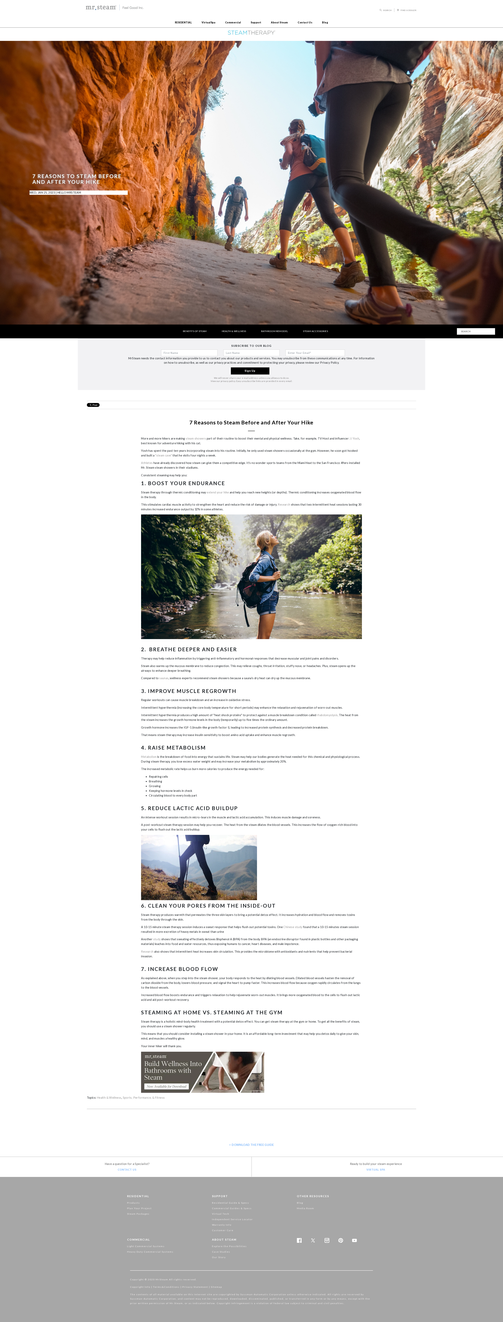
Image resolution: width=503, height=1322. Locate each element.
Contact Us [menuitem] (305, 22)
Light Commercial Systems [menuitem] (146, 1246)
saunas (163, 678)
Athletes (147, 463)
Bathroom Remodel (274, 331)
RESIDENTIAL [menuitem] (183, 22)
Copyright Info (140, 1286)
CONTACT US (127, 1169)
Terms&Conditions (166, 1286)
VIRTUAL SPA (375, 1169)
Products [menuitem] (133, 1202)
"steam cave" (163, 455)
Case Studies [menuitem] (221, 1251)
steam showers (196, 438)
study (157, 939)
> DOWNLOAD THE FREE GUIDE (251, 1144)
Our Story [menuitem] (219, 1257)
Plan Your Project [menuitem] (139, 1208)
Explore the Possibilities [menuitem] (229, 1246)
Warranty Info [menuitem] (221, 1224)
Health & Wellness (234, 331)
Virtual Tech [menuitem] (220, 1213)
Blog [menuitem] (325, 22)
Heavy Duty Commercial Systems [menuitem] (150, 1251)
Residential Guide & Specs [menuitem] (230, 1202)
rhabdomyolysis (327, 715)
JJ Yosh (354, 438)
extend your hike (218, 492)
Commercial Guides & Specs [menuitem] (232, 1208)
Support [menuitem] (256, 22)
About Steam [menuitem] (279, 22)
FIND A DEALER (408, 10)
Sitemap (216, 1286)
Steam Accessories (315, 331)
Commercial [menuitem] (233, 22)
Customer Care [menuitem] (222, 1230)
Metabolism (148, 756)
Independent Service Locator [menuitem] (232, 1219)
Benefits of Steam (195, 331)
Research (284, 504)
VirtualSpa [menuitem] (208, 22)
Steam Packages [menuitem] (138, 1213)
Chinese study (292, 927)
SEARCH (387, 10)
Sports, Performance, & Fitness (144, 1097)
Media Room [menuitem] (305, 1208)
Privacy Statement (195, 1286)
